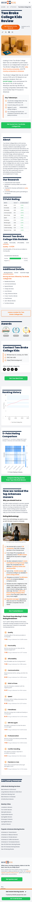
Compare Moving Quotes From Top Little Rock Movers (16, 479)
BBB (16, 369)
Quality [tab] (6, 242)
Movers (3, 7)
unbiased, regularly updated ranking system (16, 871)
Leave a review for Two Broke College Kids (16, 313)
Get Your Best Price (16, 378)
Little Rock (13, 7)
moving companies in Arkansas (13, 71)
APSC (26, 188)
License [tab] (16, 272)
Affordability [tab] (20, 242)
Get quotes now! (12, 879)
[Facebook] (4, 369)
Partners (3, 888)
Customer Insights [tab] (25, 272)
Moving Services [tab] (8, 272)
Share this (6, 335)
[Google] (8, 369)
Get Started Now (16, 899)
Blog (2, 887)
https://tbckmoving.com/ (14, 360)
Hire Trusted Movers (16, 611)
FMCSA (8, 190)
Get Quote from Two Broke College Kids (16, 125)
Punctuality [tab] (13, 242)
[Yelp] (12, 369)
